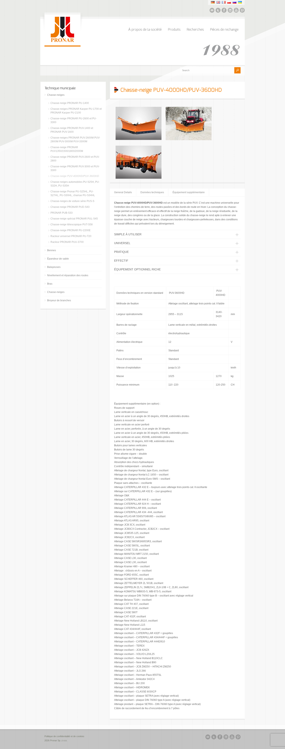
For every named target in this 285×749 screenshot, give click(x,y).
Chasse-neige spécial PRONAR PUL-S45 (74, 218)
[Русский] (234, 2)
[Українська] (240, 2)
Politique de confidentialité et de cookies (64, 736)
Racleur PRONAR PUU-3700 (67, 242)
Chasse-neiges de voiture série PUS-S (72, 201)
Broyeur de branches (59, 300)
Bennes (51, 250)
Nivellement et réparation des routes (67, 275)
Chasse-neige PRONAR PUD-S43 (70, 207)
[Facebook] (224, 11)
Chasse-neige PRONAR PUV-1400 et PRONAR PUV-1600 (71, 130)
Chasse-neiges (55, 94)
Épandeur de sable (58, 258)
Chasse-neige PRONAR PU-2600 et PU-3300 (73, 120)
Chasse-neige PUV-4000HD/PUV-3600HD (74, 176)
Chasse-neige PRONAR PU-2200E (70, 230)
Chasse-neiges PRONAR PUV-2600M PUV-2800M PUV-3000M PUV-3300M (75, 139)
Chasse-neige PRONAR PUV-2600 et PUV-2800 (75, 158)
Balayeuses (54, 267)
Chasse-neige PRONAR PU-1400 (69, 103)
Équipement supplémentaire (189, 192)
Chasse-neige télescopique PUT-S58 (71, 224)
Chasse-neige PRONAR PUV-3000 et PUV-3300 (75, 168)
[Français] (224, 2)
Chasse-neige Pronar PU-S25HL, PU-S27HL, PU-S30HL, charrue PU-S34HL (72, 193)
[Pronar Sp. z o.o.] (62, 41)
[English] (218, 2)
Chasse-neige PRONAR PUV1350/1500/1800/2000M (66, 149)
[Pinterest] (242, 11)
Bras (49, 283)
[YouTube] (236, 11)
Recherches (195, 29)
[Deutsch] (213, 2)
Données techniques (152, 192)
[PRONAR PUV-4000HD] (138, 139)
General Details (123, 192)
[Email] (211, 11)
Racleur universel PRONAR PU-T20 (70, 236)
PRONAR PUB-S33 (61, 212)
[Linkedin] (230, 11)
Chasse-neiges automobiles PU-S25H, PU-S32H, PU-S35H (75, 183)
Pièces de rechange (224, 29)
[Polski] (229, 2)
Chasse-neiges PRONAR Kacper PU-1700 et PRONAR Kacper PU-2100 (76, 110)
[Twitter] (218, 11)
